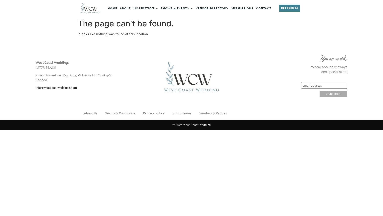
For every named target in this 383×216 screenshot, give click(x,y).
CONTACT (263, 8)
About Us (90, 113)
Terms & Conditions (120, 113)
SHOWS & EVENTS (175, 8)
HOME (112, 8)
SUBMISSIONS (242, 8)
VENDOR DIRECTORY (212, 8)
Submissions (182, 113)
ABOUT (125, 8)
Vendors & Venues (213, 113)
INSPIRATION (143, 8)
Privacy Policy (154, 113)
